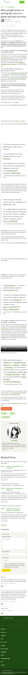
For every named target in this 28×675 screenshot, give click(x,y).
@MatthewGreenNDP (13, 374)
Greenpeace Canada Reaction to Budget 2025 (12, 512)
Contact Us (3, 632)
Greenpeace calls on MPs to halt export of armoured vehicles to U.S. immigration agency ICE (13, 493)
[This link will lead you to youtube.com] (7, 623)
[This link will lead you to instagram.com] (10, 623)
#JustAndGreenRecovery (10, 290)
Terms (2, 655)
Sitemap (3, 645)
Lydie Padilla (8, 19)
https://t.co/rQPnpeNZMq (11, 309)
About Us (3, 629)
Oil (22, 466)
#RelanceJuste (13, 171)
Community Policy (5, 658)
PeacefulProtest (19, 488)
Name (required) (5, 551)
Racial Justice (10, 488)
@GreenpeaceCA (10, 285)
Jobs (2, 639)
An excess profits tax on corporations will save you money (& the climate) (13, 470)
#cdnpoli (23, 377)
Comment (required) (6, 536)
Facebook (16, 121)
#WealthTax (6, 379)
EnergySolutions (16, 466)
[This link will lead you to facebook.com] (1, 623)
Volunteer (3, 635)
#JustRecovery (7, 362)
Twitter (23, 121)
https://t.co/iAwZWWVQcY (11, 307)
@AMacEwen (12, 372)
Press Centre (4, 642)
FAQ (2, 661)
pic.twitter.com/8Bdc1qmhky (12, 173)
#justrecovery (7, 204)
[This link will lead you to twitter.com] (4, 623)
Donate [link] (21, 2)
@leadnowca (18, 300)
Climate (3, 466)
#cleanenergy (9, 367)
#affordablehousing (19, 362)
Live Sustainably (10, 7)
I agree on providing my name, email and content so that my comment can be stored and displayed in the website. (14, 565)
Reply (2, 585)
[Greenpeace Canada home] (11, 2)
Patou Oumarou (4, 479)
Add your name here (16, 403)
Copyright (3, 652)
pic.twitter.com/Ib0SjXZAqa (11, 381)
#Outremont (6, 159)
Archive (3, 665)
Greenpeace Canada (8, 618)
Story (2, 7)
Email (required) (5, 557)
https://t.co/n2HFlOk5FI (10, 221)
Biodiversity (10, 510)
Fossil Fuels (10, 468)
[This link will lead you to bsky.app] (12, 623)
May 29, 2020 (21, 223)
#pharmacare (7, 365)
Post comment (6, 570)
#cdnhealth (15, 365)
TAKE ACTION (6, 408)
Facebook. (16, 102)
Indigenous (9, 490)
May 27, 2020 (19, 384)
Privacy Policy (4, 648)
